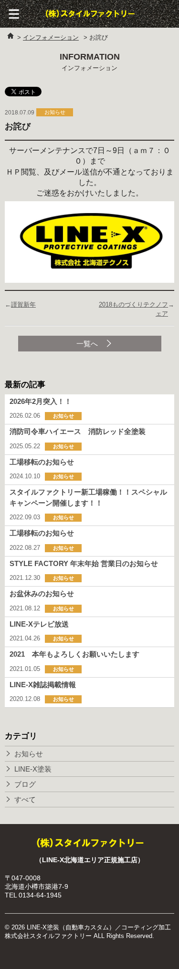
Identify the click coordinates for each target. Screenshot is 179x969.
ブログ (25, 784)
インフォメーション (51, 37)
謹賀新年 (23, 304)
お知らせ (28, 754)
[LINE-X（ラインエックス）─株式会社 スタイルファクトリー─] (89, 14)
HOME (11, 36)
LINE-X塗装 (33, 769)
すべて (25, 799)
